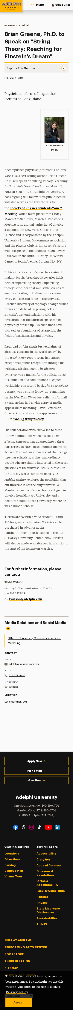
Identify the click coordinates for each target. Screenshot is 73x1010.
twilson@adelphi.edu (25, 599)
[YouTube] (48, 827)
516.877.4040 (17, 675)
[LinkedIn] (57, 827)
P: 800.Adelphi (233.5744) (36, 815)
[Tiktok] (39, 827)
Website (13, 687)
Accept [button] (18, 1002)
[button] (37, 5)
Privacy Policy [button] (17, 992)
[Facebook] (15, 827)
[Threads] (23, 827)
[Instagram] (31, 827)
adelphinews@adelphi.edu (24, 664)
